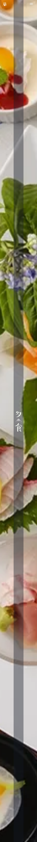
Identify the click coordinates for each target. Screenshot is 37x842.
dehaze (31, 4)
